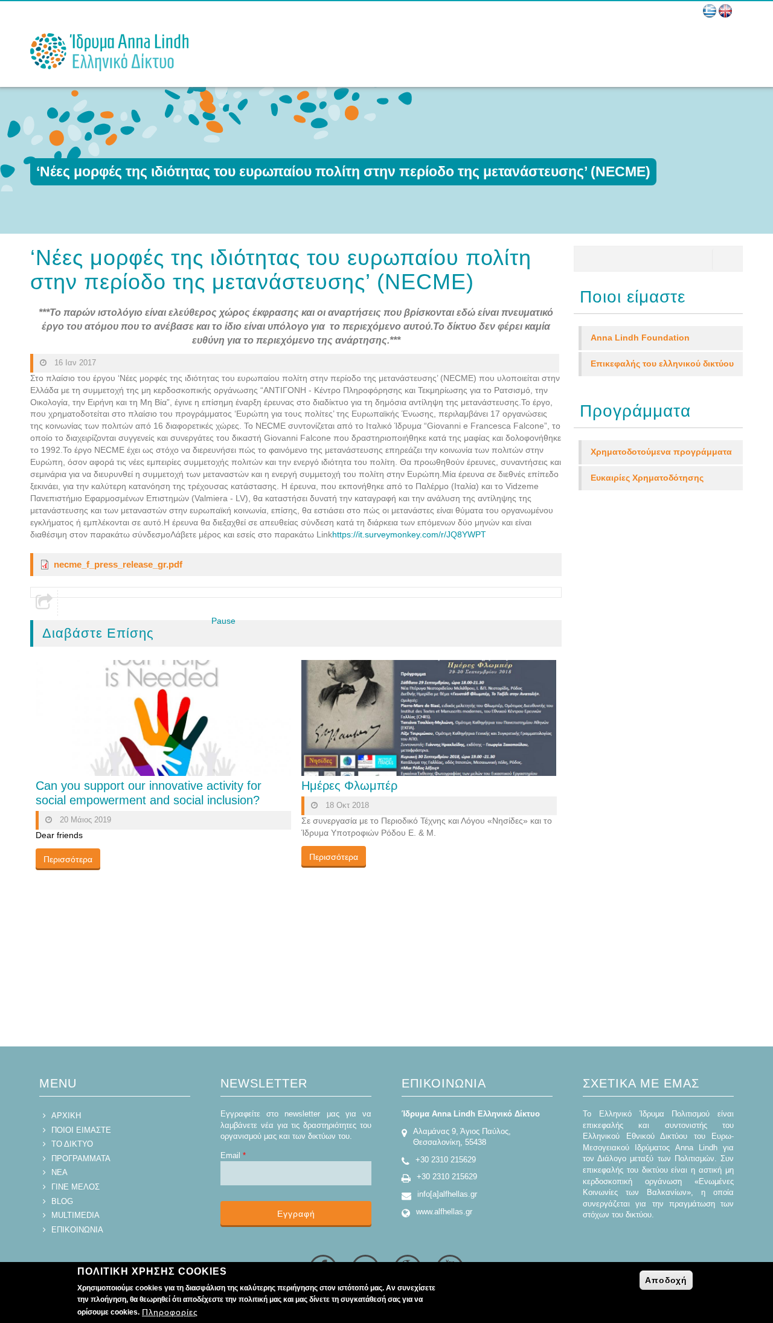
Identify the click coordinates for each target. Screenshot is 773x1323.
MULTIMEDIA (75, 1215)
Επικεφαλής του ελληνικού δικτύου (662, 363)
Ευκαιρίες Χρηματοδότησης (647, 477)
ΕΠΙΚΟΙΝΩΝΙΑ (77, 1229)
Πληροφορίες (170, 1313)
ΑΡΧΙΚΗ (66, 1115)
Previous (195, 633)
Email (233, 1155)
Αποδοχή (666, 1280)
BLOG (62, 1201)
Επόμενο (247, 633)
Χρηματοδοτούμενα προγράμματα (661, 451)
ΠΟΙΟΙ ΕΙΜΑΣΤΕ (81, 1130)
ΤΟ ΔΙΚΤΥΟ (72, 1143)
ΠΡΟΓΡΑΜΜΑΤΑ (81, 1158)
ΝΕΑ (59, 1172)
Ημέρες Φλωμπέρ (349, 785)
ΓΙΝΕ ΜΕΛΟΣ (75, 1186)
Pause (223, 621)
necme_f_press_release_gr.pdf (118, 564)
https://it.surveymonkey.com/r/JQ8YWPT (409, 534)
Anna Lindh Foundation (640, 337)
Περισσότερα (67, 859)
